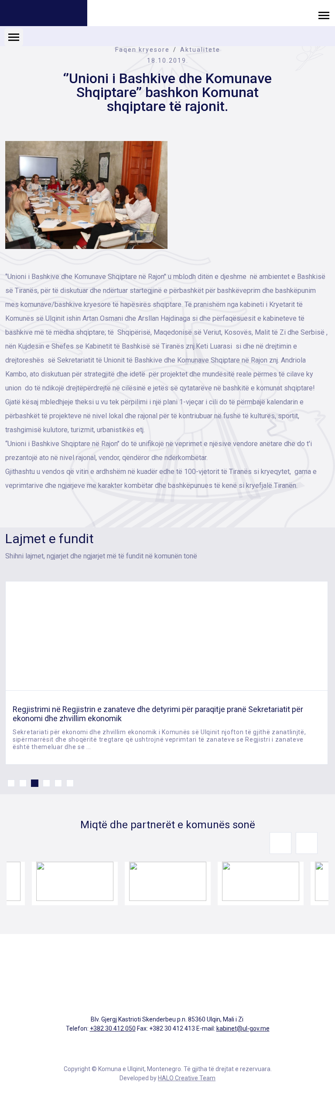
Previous (280, 843)
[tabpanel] (166, 673)
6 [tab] (70, 783)
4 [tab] (46, 783)
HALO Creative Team (186, 1078)
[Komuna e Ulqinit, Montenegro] (44, 14)
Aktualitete (200, 49)
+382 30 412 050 (113, 1028)
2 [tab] (23, 783)
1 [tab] (11, 783)
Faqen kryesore (142, 49)
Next (307, 843)
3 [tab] (34, 783)
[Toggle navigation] (324, 15)
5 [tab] (58, 783)
